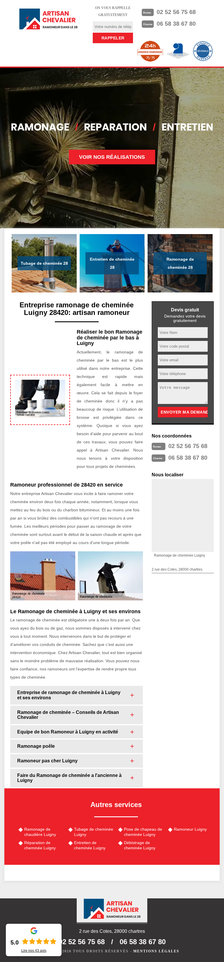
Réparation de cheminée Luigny (40, 845)
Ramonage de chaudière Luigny (40, 832)
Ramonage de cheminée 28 (180, 263)
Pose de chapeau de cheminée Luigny (143, 832)
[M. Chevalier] (48, 19)
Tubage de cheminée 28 (44, 263)
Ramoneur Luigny (190, 829)
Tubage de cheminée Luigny (93, 832)
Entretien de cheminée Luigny (90, 845)
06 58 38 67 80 (176, 23)
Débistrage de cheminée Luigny (139, 845)
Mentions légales (156, 951)
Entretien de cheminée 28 (112, 263)
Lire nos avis (33, 951)
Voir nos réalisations (112, 157)
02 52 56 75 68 (176, 12)
